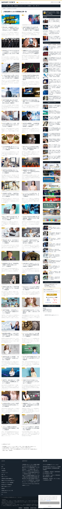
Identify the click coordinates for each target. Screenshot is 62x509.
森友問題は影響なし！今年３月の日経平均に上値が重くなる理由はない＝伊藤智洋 (10, 335)
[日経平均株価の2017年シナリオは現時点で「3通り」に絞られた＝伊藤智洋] (31, 302)
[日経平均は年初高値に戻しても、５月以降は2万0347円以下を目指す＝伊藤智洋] (10, 162)
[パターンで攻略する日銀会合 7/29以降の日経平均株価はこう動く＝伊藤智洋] (10, 419)
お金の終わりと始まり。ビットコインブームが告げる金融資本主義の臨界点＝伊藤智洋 (31, 265)
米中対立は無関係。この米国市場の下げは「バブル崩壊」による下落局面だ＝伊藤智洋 (31, 125)
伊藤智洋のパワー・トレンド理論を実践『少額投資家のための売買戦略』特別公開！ (31, 405)
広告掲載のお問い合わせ (47, 309)
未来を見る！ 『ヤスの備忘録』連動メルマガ (30, 469)
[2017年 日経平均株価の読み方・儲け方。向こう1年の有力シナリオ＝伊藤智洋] (31, 349)
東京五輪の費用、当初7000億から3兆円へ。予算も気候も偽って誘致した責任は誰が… (54, 256)
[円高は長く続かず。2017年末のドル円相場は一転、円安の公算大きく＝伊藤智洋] (10, 232)
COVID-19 (36, 483)
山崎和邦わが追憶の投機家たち (7, 478)
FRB (23, 470)
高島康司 (29, 475)
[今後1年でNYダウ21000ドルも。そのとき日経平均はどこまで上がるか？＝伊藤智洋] (31, 372)
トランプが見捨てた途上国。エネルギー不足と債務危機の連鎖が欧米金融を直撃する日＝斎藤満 (54, 128)
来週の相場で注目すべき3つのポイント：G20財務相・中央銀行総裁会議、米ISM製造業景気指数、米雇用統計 (51, 468)
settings (49, 506)
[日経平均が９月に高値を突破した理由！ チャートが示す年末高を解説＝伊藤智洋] (31, 92)
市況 (34, 5)
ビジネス (59, 44)
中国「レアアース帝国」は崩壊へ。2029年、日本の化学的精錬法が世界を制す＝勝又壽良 (54, 26)
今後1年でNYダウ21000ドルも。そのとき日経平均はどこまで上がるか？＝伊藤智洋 (31, 382)
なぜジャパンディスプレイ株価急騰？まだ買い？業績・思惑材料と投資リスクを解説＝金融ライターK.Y (54, 158)
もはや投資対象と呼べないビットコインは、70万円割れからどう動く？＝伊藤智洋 (10, 148)
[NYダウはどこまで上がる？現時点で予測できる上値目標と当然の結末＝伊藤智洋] (31, 279)
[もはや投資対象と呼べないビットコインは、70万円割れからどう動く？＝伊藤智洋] (10, 139)
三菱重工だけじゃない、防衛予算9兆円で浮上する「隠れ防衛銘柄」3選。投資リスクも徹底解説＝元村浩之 (54, 124)
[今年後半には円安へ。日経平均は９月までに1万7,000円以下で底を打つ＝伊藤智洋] (10, 185)
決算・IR (37, 5)
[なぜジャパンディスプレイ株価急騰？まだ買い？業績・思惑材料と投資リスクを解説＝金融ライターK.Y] (45, 157)
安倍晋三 (32, 481)
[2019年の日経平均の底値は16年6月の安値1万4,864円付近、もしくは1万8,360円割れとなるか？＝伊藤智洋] (31, 67)
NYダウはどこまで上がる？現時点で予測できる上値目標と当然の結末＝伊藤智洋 (31, 288)
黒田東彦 (25, 473)
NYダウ (30, 483)
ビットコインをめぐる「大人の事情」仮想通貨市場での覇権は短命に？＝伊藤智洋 (31, 335)
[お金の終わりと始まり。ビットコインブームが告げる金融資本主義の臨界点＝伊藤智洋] (31, 255)
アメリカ (25, 475)
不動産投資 (16, 5)
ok (49, 502)
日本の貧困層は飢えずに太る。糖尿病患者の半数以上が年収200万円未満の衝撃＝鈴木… (54, 261)
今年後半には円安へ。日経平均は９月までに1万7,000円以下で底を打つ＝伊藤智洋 (10, 195)
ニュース (3, 5)
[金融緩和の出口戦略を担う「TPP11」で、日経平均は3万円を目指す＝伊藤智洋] (31, 162)
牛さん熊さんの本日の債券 (27, 466)
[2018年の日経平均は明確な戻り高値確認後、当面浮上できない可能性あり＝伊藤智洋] (31, 209)
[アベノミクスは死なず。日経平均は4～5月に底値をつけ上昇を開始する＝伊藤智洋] (31, 419)
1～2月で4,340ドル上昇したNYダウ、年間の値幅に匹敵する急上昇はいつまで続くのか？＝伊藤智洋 (10, 77)
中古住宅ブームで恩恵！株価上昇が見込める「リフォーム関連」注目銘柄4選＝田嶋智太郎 (54, 106)
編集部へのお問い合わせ (47, 310)
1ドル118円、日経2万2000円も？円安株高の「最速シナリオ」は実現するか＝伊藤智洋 (31, 242)
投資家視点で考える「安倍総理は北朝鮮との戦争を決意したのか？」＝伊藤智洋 (10, 265)
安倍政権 (32, 478)
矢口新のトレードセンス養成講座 (7, 482)
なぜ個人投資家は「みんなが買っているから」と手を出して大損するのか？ (16, 447)
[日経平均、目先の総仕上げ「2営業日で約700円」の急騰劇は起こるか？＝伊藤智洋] (10, 372)
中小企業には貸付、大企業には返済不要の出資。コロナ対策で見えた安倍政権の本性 (54, 245)
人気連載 (29, 5)
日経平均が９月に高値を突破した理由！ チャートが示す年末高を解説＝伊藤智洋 (31, 102)
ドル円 (27, 478)
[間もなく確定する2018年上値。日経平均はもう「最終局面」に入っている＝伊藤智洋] (10, 209)
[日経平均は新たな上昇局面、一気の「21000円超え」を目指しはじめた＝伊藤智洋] (10, 349)
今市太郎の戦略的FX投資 (32, 472)
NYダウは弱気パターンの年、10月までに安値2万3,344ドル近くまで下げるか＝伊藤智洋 (10, 125)
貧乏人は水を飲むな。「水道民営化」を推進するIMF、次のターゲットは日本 (55, 47)
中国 (25, 478)
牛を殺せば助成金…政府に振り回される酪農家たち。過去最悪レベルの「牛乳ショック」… (54, 233)
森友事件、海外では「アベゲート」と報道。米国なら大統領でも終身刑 (54, 228)
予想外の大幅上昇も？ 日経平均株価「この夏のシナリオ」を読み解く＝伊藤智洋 (10, 288)
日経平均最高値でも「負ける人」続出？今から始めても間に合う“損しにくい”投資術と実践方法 (54, 20)
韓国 (33, 467)
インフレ (37, 466)
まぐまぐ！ (20, 497)
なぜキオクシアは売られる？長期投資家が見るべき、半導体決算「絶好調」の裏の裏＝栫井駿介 (55, 75)
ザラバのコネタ (4, 492)
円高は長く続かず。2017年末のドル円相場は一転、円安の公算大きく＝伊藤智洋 (10, 242)
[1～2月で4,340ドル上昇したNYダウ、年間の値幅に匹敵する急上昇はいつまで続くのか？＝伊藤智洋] (10, 67)
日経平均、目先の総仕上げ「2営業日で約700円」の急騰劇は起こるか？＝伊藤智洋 (10, 382)
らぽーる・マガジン (29, 464)
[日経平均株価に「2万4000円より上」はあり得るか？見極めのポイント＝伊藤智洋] (10, 302)
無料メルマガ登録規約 (47, 289)
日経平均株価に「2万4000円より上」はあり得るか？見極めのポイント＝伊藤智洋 (10, 312)
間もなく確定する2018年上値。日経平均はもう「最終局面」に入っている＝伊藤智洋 (10, 218)
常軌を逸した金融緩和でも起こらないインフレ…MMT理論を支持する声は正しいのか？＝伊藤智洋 (10, 29)
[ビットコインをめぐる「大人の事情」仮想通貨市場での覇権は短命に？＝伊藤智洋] (31, 325)
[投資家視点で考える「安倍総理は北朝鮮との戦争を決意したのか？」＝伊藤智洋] (10, 255)
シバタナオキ (37, 467)
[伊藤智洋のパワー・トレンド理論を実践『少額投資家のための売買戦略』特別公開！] (31, 395)
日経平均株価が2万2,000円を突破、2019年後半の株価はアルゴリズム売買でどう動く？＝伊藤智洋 (31, 29)
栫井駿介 (35, 464)
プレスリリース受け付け (47, 311)
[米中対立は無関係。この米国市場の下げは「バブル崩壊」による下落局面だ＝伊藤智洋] (31, 115)
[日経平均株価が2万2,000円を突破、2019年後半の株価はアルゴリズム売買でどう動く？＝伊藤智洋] (31, 19)
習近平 (35, 481)
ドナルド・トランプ (26, 481)
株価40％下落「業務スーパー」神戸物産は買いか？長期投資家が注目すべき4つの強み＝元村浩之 (54, 112)
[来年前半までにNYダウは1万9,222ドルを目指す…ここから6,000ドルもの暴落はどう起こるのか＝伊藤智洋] (10, 42)
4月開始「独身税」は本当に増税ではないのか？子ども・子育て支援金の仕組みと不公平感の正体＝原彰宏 (54, 152)
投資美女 (3, 488)
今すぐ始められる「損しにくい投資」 (25, 2)
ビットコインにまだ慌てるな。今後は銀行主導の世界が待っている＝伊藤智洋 (31, 195)
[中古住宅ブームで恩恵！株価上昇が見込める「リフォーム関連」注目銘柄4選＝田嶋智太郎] (45, 107)
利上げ (33, 483)
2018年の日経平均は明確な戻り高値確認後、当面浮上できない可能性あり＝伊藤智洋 (31, 218)
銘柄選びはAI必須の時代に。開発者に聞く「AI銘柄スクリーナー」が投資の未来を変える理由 (53, 13)
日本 (38, 472)
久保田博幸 (24, 464)
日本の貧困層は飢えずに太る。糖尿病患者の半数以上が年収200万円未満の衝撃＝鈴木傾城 (55, 58)
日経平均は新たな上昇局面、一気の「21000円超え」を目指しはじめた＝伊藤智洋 (10, 358)
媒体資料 (44, 308)
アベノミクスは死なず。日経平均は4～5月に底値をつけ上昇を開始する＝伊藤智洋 (31, 428)
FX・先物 (11, 5)
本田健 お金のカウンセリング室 (7, 490)
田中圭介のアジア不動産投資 (7, 484)
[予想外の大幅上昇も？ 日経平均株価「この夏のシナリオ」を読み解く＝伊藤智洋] (10, 279)
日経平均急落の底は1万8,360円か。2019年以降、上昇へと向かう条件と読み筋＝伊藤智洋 (10, 102)
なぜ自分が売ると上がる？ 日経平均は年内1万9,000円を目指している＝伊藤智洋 (10, 405)
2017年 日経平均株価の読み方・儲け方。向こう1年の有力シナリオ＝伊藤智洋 (31, 358)
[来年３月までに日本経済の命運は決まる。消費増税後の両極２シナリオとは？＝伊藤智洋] (31, 139)
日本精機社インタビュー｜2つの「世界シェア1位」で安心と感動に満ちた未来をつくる (19, 446)
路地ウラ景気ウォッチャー (6, 486)
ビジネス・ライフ (22, 5)
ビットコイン (27, 485)
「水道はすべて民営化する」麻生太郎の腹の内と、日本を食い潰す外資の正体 (54, 272)
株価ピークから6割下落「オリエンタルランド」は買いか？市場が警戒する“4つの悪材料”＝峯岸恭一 (54, 146)
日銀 (32, 466)
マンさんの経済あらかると (28, 470)
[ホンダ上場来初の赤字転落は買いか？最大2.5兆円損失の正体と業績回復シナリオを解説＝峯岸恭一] (45, 135)
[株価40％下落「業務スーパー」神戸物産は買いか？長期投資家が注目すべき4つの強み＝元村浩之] (45, 112)
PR (2, 494)
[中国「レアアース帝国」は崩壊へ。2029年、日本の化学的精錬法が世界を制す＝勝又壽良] (45, 118)
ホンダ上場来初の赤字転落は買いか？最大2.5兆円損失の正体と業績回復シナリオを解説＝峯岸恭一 (54, 134)
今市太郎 (35, 478)
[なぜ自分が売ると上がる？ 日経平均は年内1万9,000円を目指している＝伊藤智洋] (10, 395)
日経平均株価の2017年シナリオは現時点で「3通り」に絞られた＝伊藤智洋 (31, 312)
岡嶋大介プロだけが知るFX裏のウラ (8, 480)
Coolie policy (48, 500)
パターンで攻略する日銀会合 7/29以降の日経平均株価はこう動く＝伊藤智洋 (10, 428)
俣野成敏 (31, 467)
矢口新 (35, 466)
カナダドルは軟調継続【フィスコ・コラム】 (51, 464)
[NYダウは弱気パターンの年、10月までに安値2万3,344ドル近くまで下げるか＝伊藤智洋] (10, 115)
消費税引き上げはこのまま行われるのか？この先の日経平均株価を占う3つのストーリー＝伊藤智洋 (31, 52)
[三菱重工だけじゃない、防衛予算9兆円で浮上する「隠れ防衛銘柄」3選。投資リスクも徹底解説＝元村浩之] (45, 124)
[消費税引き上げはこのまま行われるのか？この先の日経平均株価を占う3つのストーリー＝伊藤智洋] (31, 42)
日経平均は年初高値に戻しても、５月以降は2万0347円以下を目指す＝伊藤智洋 (10, 172)
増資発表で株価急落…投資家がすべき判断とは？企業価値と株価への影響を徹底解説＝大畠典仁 (54, 140)
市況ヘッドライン (5, 476)
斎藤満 (38, 464)
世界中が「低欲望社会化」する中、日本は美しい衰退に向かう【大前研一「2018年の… (54, 267)
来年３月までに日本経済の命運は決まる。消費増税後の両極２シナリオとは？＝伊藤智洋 (31, 148)
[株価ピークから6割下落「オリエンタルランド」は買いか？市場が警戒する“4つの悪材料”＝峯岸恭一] (45, 146)
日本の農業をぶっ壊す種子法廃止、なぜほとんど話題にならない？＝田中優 (54, 278)
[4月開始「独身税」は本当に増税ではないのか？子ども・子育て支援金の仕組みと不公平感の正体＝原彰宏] (45, 152)
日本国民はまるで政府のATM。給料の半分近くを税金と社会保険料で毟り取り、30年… (54, 250)
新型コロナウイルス (25, 467)
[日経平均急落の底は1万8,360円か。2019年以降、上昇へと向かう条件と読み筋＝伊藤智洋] (10, 92)
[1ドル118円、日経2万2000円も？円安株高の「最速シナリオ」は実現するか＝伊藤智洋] (31, 232)
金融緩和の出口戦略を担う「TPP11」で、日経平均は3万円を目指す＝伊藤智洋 (31, 172)
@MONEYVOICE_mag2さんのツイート (52, 315)
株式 (7, 5)
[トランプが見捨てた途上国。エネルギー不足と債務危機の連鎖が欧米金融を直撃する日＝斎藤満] (45, 129)
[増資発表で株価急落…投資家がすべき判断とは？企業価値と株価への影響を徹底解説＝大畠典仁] (45, 140)
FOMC (29, 478)
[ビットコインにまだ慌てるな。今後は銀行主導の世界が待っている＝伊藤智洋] (31, 185)
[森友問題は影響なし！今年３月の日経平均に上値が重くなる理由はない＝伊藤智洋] (10, 325)
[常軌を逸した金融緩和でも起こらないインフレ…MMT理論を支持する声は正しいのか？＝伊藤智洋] (10, 19)
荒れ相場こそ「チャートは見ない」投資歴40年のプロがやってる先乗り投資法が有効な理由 (54, 32)
